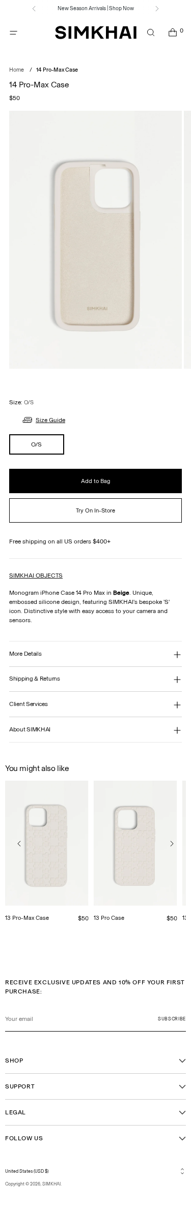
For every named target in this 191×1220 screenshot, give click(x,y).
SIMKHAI (51, 1183)
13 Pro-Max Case (27, 917)
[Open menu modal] (13, 32)
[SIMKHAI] (96, 32)
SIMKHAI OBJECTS (36, 575)
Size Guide (50, 420)
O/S (36, 444)
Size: (21, 402)
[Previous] (34, 8)
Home (16, 70)
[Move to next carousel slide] (171, 843)
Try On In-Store (95, 510)
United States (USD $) (26, 1171)
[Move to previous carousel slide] (19, 843)
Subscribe (172, 1018)
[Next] (157, 8)
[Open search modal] (150, 32)
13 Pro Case (109, 917)
